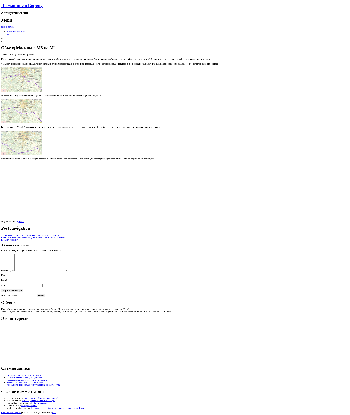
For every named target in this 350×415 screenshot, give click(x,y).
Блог (9, 34)
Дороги (20, 221)
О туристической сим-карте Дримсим (24, 377)
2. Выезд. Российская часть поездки (38, 400)
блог (54, 412)
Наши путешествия (16, 31)
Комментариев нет (9, 240)
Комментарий (7, 270)
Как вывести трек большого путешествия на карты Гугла (33, 385)
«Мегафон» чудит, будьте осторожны (24, 375)
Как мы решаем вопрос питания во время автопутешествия (30, 235)
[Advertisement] (40, 191)
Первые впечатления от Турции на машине (27, 380)
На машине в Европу (22, 5)
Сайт (3, 285)
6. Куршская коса (39, 403)
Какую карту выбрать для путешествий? (25, 382)
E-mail (4, 280)
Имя (4, 275)
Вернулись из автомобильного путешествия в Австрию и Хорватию (34, 237)
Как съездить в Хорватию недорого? (41, 398)
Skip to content (7, 27)
